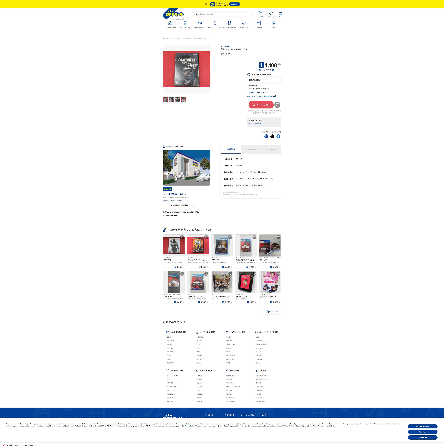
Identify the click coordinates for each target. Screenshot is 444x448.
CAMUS (258, 383)
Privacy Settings (422, 426)
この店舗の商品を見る (178, 205)
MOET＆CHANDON (262, 379)
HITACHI (170, 352)
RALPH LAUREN (172, 387)
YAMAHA (199, 356)
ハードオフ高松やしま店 (173, 194)
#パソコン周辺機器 (255, 123)
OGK (198, 390)
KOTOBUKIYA (230, 356)
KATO (228, 363)
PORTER (170, 398)
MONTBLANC (230, 401)
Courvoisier (259, 387)
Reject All (422, 432)
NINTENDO (230, 348)
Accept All (423, 437)
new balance (171, 394)
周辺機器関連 (187, 38)
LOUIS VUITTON (172, 376)
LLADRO (229, 394)
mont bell (259, 356)
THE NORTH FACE (262, 344)
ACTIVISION (225, 47)
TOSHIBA (170, 348)
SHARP (169, 344)
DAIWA (258, 363)
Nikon (169, 359)
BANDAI (228, 337)
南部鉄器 (229, 379)
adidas (258, 337)
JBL (198, 348)
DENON (199, 341)
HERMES (170, 383)
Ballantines (259, 398)
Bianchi (199, 398)
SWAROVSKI (230, 398)
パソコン (170, 38)
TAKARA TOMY (231, 344)
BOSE (198, 352)
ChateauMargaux (261, 376)
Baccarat (229, 390)
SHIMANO (259, 359)
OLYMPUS (170, 363)
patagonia (259, 348)
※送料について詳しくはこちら (258, 92)
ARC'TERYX (170, 401)
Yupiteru (199, 383)
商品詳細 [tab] (231, 149)
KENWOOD (200, 359)
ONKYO (199, 344)
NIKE (168, 390)
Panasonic (170, 341)
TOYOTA (199, 376)
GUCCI (169, 379)
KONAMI (229, 341)
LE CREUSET (230, 376)
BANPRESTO (230, 359)
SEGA (228, 352)
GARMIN (199, 387)
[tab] (170, 24)
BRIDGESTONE (201, 394)
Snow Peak (259, 352)
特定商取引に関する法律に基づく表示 (172, 200)
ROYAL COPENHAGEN (233, 387)
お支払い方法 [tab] (251, 149)
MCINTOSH (200, 337)
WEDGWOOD (230, 383)
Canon (169, 356)
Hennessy (259, 390)
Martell (258, 394)
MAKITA (199, 379)
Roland (199, 363)
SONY (169, 337)
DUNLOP (200, 401)
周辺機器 (178, 38)
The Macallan (260, 401)
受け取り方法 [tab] (271, 149)
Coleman (259, 341)
